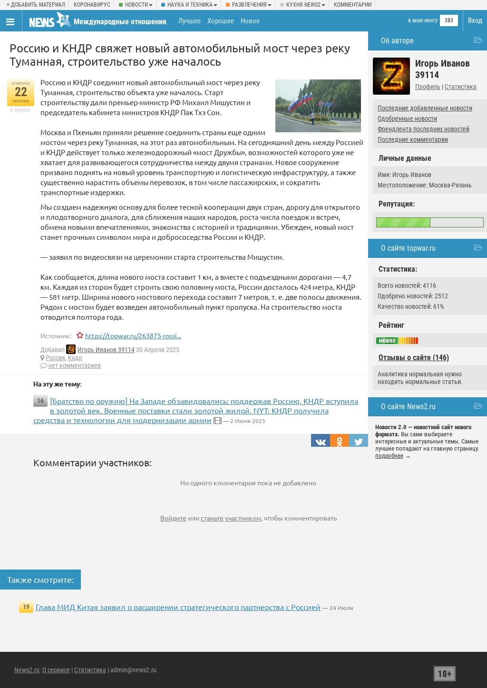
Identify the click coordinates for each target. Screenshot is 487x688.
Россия (55, 358)
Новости (136, 4)
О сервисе (56, 670)
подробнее (389, 455)
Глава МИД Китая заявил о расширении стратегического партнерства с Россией (178, 606)
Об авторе (397, 40)
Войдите (173, 517)
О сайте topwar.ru (408, 248)
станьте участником (231, 517)
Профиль (427, 86)
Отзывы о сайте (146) (414, 357)
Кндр (75, 358)
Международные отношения (120, 21)
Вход (475, 20)
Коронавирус (92, 4)
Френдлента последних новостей (423, 129)
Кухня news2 (303, 4)
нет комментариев (75, 365)
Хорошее (220, 21)
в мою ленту (423, 20)
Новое (250, 21)
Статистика (461, 86)
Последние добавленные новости (425, 108)
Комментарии (352, 4)
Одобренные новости (407, 118)
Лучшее (189, 21)
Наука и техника (190, 4)
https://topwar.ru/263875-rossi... (133, 335)
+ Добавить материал (36, 4)
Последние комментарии (413, 139)
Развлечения (249, 4)
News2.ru (26, 670)
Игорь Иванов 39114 (106, 350)
